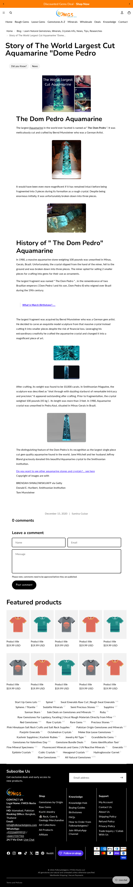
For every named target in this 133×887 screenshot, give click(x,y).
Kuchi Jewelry (47, 811)
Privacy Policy (107, 826)
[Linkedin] (37, 853)
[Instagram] (14, 853)
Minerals (73, 21)
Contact (123, 21)
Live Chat (29, 839)
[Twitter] (31, 853)
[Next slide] (129, 3)
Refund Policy (107, 821)
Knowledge (109, 21)
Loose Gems (38, 21)
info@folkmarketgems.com (21, 824)
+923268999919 (15, 832)
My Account (106, 802)
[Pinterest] (43, 853)
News (35, 66)
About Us (104, 811)
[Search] (10, 12)
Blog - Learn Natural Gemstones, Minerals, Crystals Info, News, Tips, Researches (59, 31)
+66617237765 (15, 835)
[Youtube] (20, 853)
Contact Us (105, 807)
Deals (97, 21)
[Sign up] (121, 777)
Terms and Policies (14, 882)
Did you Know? (19, 66)
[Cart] (129, 12)
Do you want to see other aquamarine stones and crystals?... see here (55, 471)
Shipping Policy (107, 816)
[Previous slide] (3, 3)
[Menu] (3, 12)
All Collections (47, 824)
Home (9, 21)
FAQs (72, 817)
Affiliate (43, 834)
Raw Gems (45, 807)
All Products (46, 829)
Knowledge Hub (78, 802)
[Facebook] (8, 853)
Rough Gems (22, 21)
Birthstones (75, 812)
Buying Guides (77, 807)
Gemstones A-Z (56, 21)
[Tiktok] (26, 853)
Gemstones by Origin (51, 802)
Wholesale (86, 21)
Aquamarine (36, 127)
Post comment (24, 585)
